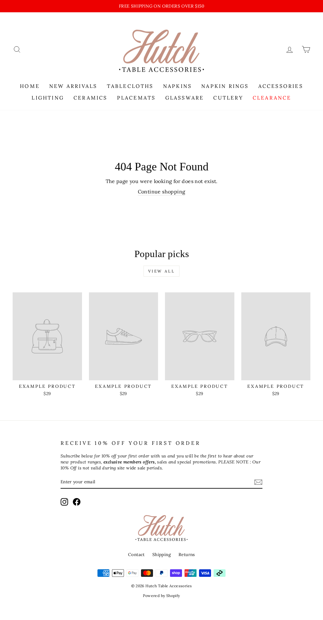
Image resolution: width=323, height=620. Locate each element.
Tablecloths (130, 86)
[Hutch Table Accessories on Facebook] (76, 502)
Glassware (184, 98)
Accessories (280, 86)
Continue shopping (161, 191)
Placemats (136, 98)
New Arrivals (73, 86)
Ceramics (90, 98)
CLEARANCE (272, 98)
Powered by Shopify (161, 595)
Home (30, 86)
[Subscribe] (258, 482)
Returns (187, 554)
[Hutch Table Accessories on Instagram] (64, 502)
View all (161, 271)
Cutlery (228, 98)
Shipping (161, 554)
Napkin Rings (225, 86)
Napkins (177, 86)
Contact (136, 554)
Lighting (48, 98)
